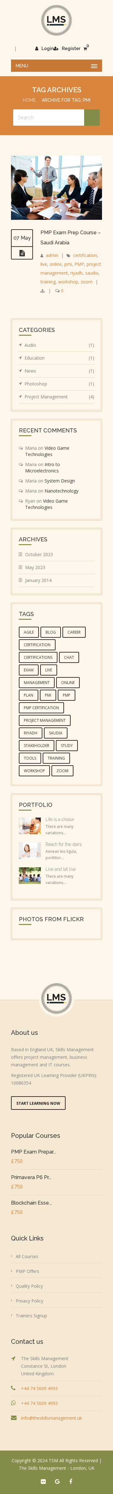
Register (71, 48)
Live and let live (61, 869)
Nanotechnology (61, 491)
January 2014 (38, 580)
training (48, 282)
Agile (29, 632)
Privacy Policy (29, 1301)
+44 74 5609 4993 (39, 1388)
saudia (91, 273)
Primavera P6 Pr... (31, 1177)
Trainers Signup (31, 1316)
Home (29, 100)
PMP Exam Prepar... (33, 1152)
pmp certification (41, 707)
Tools (30, 758)
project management (45, 720)
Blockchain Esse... (31, 1203)
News (59, 371)
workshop (68, 282)
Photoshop (59, 384)
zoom (87, 282)
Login (47, 48)
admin (52, 255)
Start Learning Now (38, 1103)
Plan (28, 695)
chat (69, 657)
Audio (59, 345)
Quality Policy (29, 1286)
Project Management (59, 397)
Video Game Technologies (47, 451)
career (74, 632)
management (37, 682)
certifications (38, 657)
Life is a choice (60, 819)
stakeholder (36, 745)
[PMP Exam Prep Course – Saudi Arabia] (22, 253)
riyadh (76, 273)
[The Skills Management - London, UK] (56, 20)
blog (51, 632)
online (56, 264)
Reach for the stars (64, 844)
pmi (68, 264)
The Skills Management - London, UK (56, 1468)
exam (29, 670)
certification (85, 255)
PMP (79, 264)
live (43, 264)
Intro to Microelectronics (42, 467)
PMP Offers (27, 1271)
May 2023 (35, 567)
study (67, 745)
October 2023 (39, 554)
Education (59, 358)
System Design (60, 481)
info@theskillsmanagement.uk (51, 1418)
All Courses (27, 1256)
